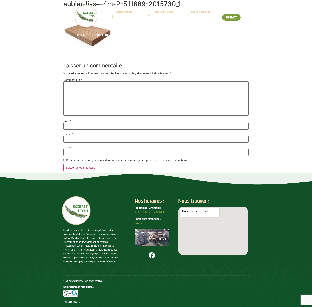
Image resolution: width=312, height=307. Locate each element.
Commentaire (72, 79)
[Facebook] (151, 255)
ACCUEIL (82, 35)
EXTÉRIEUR (190, 35)
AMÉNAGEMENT (212, 35)
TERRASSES (236, 35)
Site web (68, 147)
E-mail (68, 134)
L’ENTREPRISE (102, 35)
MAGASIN (260, 35)
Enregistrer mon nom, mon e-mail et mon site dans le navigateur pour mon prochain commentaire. (126, 160)
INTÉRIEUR (169, 35)
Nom (67, 121)
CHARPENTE (125, 35)
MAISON (148, 35)
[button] (231, 17)
